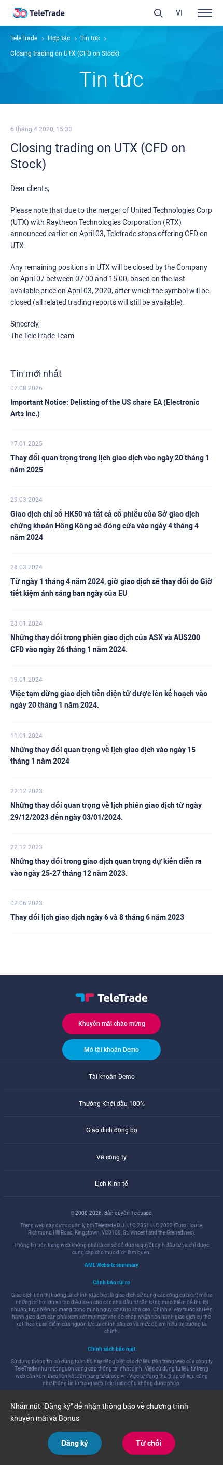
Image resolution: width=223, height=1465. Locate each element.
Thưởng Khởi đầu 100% (112, 1103)
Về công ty (111, 1157)
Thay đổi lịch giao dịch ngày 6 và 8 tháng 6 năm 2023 (97, 917)
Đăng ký (74, 1443)
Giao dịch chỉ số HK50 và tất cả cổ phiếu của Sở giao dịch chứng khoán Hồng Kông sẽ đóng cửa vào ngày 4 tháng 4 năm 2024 (104, 525)
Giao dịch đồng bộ (111, 1130)
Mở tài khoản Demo (111, 1049)
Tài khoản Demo (112, 1076)
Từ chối (149, 1443)
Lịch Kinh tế (111, 1183)
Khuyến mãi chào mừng (111, 1023)
